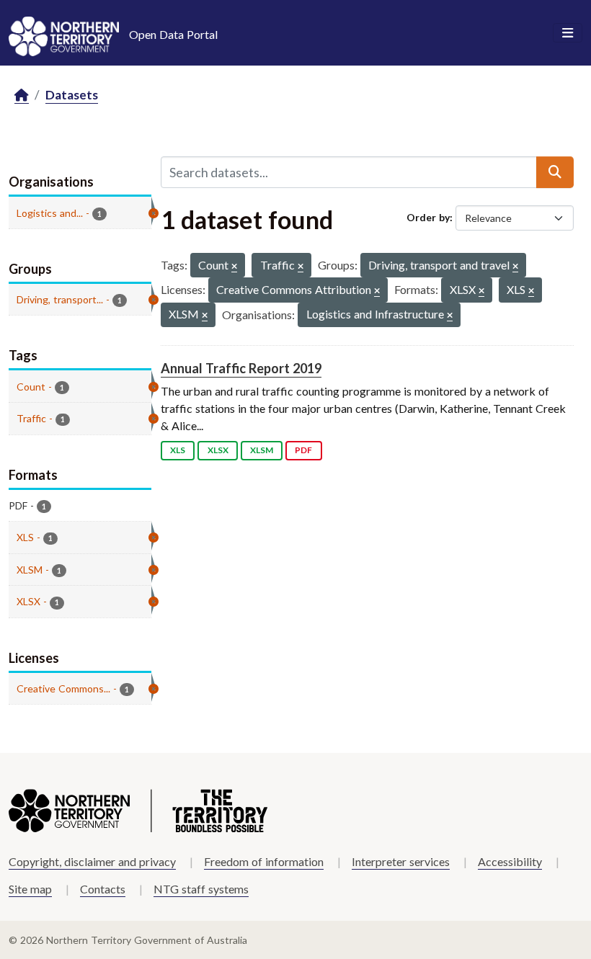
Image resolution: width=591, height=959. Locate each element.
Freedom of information (264, 861)
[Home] (21, 95)
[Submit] (555, 172)
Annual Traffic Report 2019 (241, 368)
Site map (30, 889)
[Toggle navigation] (567, 33)
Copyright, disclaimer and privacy (92, 861)
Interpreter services (401, 861)
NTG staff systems (201, 889)
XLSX (218, 450)
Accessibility (510, 861)
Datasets (71, 94)
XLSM (261, 450)
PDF (303, 450)
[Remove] (234, 267)
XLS (177, 450)
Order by (428, 217)
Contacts (102, 889)
